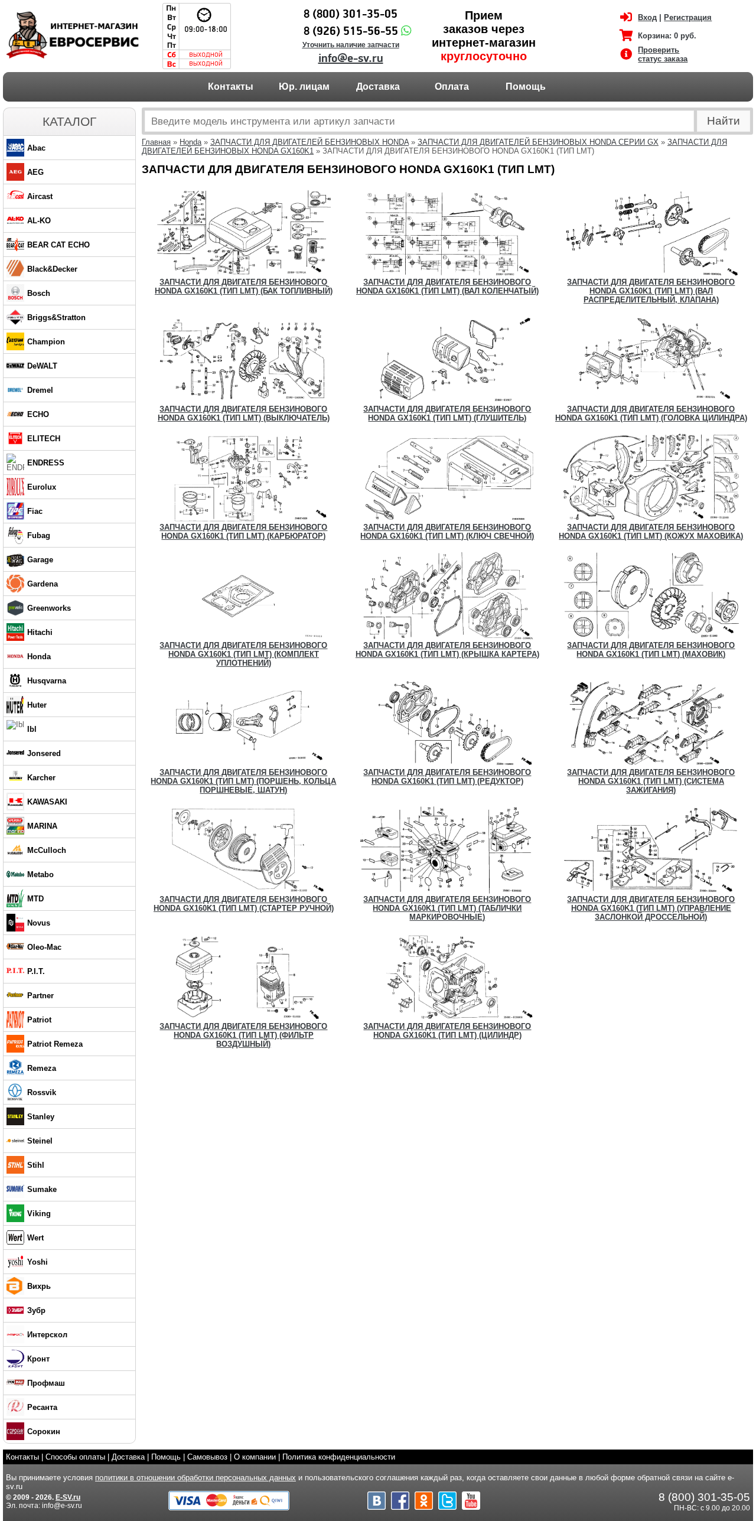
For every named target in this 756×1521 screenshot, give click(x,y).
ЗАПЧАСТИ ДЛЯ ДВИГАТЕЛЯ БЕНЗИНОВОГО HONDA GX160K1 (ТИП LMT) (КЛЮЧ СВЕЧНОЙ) (447, 531)
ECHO (38, 414)
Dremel (40, 390)
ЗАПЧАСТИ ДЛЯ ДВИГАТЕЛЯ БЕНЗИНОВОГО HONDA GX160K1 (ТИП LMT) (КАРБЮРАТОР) (243, 531)
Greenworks (49, 608)
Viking (39, 1213)
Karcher (41, 777)
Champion (46, 341)
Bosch (38, 293)
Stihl (35, 1165)
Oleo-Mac (44, 947)
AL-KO (39, 220)
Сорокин (43, 1431)
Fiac (35, 511)
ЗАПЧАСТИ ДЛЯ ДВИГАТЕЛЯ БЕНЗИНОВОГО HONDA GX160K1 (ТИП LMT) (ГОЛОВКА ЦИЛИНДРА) (651, 413)
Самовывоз (207, 1456)
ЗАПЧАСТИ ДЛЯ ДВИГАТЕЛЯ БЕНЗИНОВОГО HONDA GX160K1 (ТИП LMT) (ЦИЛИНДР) (447, 1031)
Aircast (40, 196)
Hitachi (40, 632)
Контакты (230, 87)
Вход (647, 17)
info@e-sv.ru (350, 58)
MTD (35, 898)
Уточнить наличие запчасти (350, 45)
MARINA (42, 826)
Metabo (40, 874)
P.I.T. (36, 971)
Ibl (32, 729)
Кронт (38, 1358)
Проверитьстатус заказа (662, 54)
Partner (40, 995)
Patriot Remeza (55, 1044)
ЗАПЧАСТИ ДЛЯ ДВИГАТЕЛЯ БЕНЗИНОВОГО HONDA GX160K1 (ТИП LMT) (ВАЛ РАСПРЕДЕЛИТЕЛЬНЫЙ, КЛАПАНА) (651, 291)
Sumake (42, 1189)
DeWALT (42, 365)
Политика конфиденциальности (338, 1456)
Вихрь (39, 1286)
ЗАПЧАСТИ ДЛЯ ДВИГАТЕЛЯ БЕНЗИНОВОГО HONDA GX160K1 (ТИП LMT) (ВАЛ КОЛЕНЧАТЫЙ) (447, 286)
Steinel (40, 1140)
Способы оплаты (75, 1456)
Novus (38, 923)
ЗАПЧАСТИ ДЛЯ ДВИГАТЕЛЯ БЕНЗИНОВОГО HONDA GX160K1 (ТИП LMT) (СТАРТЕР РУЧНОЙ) (244, 904)
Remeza (41, 1068)
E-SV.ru (68, 1497)
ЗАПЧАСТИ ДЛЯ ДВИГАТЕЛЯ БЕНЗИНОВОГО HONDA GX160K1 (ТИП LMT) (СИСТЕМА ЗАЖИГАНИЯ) (651, 781)
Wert (35, 1237)
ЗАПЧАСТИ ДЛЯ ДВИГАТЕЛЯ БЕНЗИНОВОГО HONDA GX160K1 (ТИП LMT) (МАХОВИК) (651, 650)
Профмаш (46, 1383)
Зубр (36, 1310)
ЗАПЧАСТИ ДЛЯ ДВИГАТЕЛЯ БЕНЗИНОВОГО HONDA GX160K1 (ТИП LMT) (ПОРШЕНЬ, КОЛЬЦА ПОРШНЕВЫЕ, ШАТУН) (243, 781)
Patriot (39, 1019)
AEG (35, 172)
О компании (255, 1456)
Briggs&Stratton (56, 317)
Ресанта (42, 1407)
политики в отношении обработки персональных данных (195, 1477)
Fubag (38, 535)
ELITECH (43, 438)
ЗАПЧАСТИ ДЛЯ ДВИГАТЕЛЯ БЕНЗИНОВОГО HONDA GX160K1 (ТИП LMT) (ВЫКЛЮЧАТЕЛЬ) (244, 413)
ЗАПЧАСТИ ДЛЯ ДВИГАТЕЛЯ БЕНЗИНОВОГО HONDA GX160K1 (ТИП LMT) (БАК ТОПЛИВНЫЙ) (244, 286)
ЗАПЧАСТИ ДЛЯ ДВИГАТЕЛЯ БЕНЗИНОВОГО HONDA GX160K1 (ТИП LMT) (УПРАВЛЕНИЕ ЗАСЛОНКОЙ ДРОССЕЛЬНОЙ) (651, 908)
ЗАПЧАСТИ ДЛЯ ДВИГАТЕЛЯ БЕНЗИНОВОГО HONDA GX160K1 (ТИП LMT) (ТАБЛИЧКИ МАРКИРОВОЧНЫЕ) (447, 908)
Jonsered (44, 753)
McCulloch (46, 850)
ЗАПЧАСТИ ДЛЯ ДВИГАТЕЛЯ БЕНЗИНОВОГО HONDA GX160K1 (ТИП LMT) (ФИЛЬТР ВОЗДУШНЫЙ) (243, 1035)
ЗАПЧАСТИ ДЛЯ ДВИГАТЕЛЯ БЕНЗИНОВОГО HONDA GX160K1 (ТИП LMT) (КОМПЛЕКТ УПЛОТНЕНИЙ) (243, 654)
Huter (37, 705)
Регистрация (688, 17)
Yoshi (37, 1262)
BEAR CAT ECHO (58, 244)
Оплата (452, 87)
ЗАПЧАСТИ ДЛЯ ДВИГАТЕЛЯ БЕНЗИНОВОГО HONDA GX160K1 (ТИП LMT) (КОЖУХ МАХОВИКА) (651, 531)
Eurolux (41, 487)
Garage (40, 559)
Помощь (526, 87)
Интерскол (47, 1334)
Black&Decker (52, 269)
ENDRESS (45, 462)
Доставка (378, 87)
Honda (39, 656)
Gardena (42, 583)
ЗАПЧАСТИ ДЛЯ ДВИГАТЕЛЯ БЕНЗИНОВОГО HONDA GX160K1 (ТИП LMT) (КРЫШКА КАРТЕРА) (447, 650)
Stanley (40, 1116)
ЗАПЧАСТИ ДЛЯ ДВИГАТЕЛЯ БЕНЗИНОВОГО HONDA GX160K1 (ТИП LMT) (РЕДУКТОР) (447, 777)
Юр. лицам (304, 87)
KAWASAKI (47, 801)
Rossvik (41, 1092)
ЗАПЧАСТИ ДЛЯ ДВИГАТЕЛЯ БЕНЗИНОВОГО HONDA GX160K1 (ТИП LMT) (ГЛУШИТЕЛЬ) (447, 413)
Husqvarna (46, 680)
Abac (36, 148)
